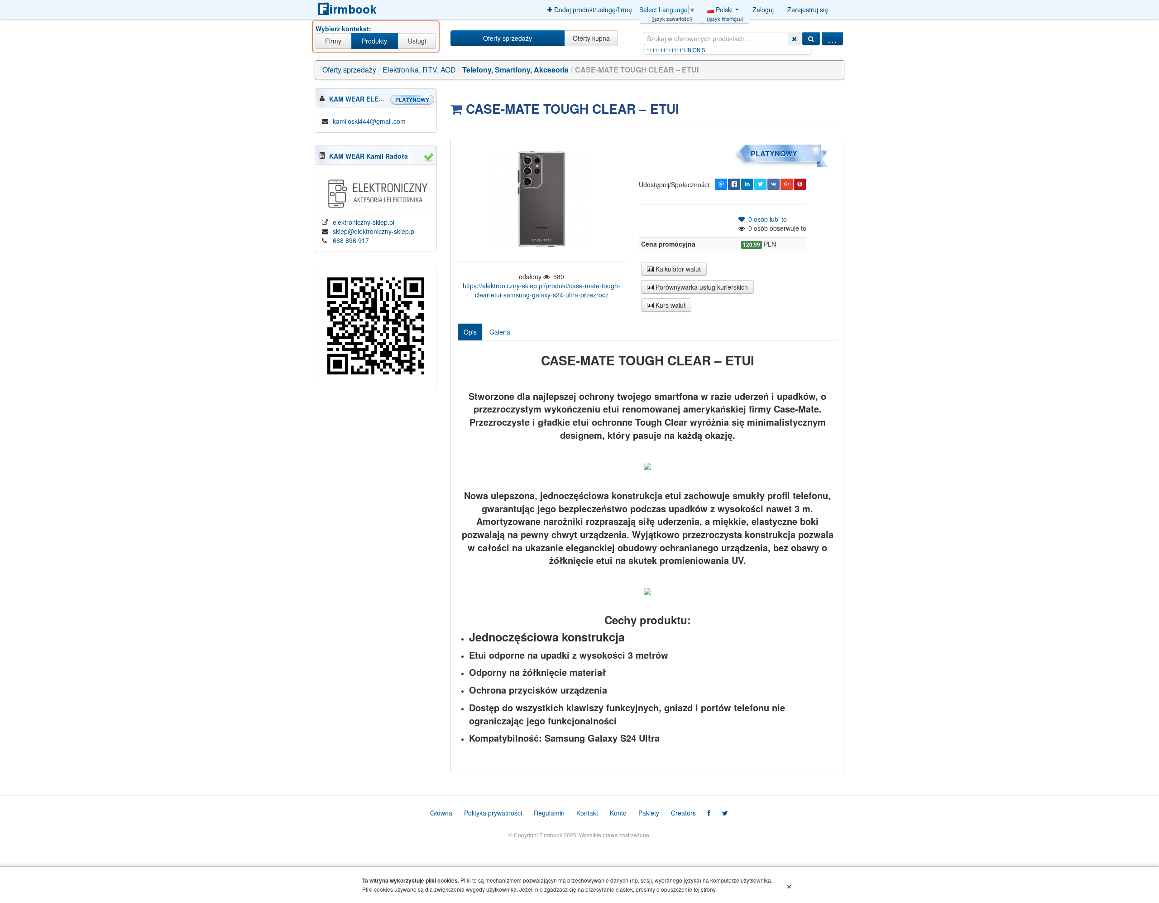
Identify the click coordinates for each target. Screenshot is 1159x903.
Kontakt (587, 812)
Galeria (499, 331)
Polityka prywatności (493, 812)
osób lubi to (766, 218)
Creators (683, 812)
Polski (725, 12)
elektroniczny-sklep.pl (363, 222)
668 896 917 (351, 240)
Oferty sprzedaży (507, 38)
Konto (618, 812)
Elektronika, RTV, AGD (419, 69)
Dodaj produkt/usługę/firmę (592, 9)
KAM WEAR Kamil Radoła (368, 155)
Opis (470, 331)
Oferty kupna (591, 38)
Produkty (374, 40)
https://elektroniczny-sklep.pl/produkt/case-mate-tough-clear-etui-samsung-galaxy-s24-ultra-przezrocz (541, 290)
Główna (441, 812)
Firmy (333, 40)
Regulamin (549, 812)
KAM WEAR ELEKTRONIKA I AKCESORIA (392, 98)
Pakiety (648, 812)
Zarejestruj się (807, 9)
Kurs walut (669, 305)
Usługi (417, 40)
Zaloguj (763, 9)
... (832, 38)
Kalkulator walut (677, 268)
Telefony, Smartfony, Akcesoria (515, 69)
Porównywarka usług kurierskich (701, 286)
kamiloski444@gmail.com (369, 121)
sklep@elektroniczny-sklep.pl (374, 231)
